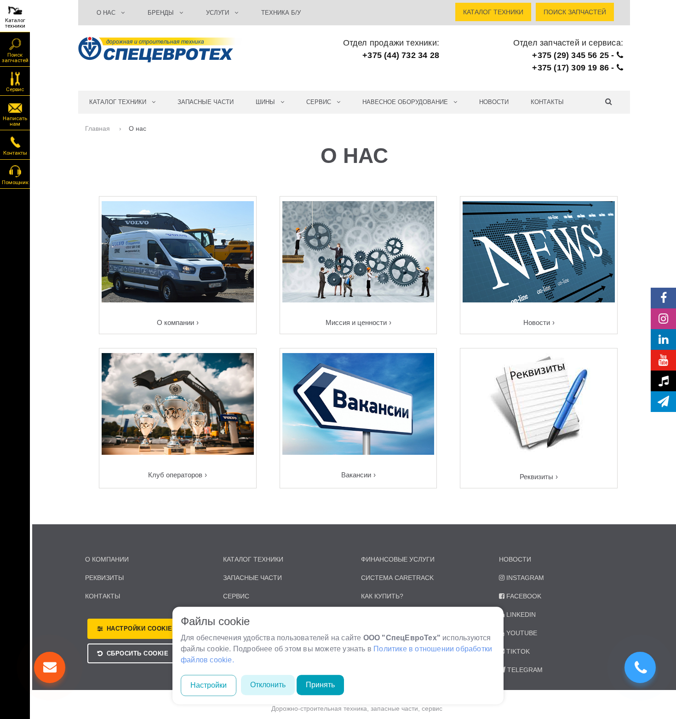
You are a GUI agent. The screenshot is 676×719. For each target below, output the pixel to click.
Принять (320, 685)
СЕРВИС (321, 102)
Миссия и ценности (356, 322)
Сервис (15, 89)
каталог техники (253, 559)
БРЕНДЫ (163, 12)
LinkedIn (521, 614)
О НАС (109, 12)
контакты (102, 596)
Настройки (208, 685)
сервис (236, 596)
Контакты (547, 102)
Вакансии (356, 475)
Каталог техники (15, 23)
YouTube (521, 633)
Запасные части (206, 102)
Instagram (525, 577)
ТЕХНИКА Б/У (281, 12)
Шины (268, 102)
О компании (175, 322)
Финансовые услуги (398, 559)
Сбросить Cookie (138, 653)
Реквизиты (536, 477)
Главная (98, 128)
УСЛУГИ (220, 12)
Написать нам (15, 121)
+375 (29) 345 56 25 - (574, 55)
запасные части (252, 577)
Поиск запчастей (15, 58)
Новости (494, 102)
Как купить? (382, 596)
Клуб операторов (175, 475)
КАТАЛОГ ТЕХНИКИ (120, 102)
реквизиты (104, 577)
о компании (107, 559)
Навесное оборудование (407, 102)
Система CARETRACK (397, 577)
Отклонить (268, 685)
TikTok (518, 651)
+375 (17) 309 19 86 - (574, 67)
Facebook (523, 596)
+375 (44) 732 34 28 (400, 55)
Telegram (525, 669)
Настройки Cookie (139, 628)
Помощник (15, 182)
